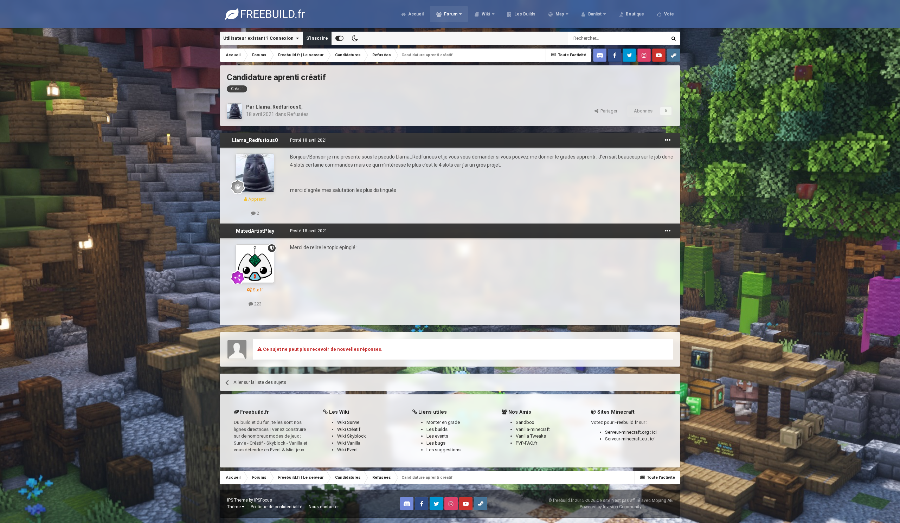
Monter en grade (443, 422)
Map (559, 14)
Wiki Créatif (348, 429)
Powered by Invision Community (611, 506)
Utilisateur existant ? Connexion (259, 38)
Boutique (634, 14)
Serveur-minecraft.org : (628, 432)
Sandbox (525, 422)
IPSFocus (263, 500)
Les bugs (435, 443)
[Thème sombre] (354, 38)
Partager (607, 111)
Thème (234, 506)
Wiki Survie (348, 422)
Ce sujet (649, 38)
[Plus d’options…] (668, 140)
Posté (308, 140)
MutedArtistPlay (255, 231)
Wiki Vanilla (348, 443)
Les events (437, 436)
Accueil (415, 14)
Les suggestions (443, 449)
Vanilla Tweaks (531, 436)
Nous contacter (324, 506)
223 (257, 303)
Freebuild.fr (626, 422)
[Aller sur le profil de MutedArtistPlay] (255, 263)
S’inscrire (317, 38)
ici (654, 432)
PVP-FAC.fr (526, 443)
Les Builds (524, 14)
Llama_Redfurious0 (278, 107)
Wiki (485, 14)
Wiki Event (347, 449)
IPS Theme (237, 500)
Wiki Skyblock (351, 436)
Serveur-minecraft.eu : (627, 438)
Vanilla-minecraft (533, 429)
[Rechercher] (673, 38)
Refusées (298, 114)
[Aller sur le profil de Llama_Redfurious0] (234, 111)
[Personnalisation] (339, 38)
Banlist (594, 14)
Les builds (437, 429)
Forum (450, 14)
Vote (668, 14)
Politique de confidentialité (276, 506)
